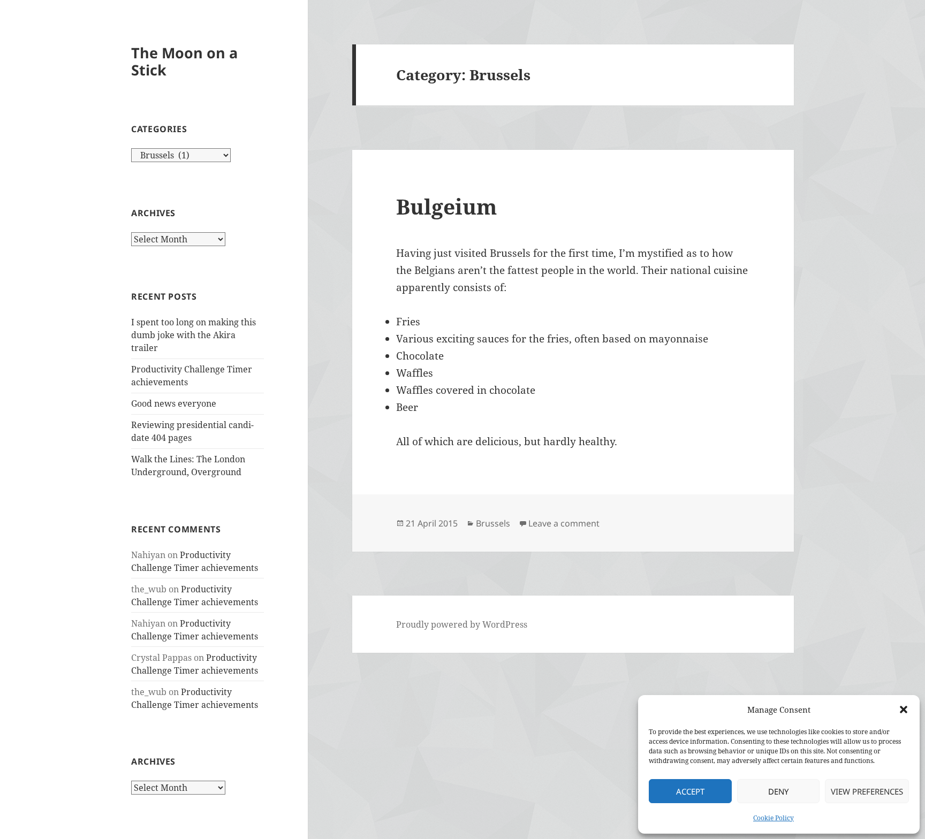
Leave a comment (564, 523)
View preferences (867, 791)
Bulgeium (446, 206)
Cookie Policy (773, 817)
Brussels (493, 523)
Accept (690, 791)
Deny (778, 791)
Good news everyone (173, 403)
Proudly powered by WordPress (461, 624)
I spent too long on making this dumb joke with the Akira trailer (193, 335)
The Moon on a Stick (184, 61)
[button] (903, 709)
